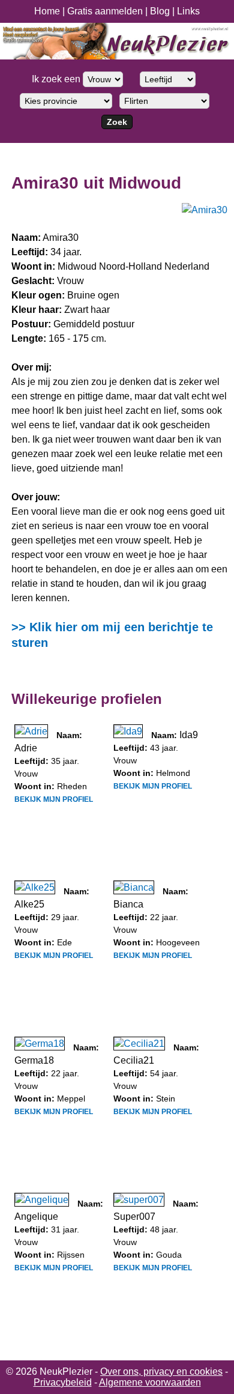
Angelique (36, 1216)
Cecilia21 (133, 1060)
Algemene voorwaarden (150, 1382)
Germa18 (34, 1060)
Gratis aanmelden (105, 11)
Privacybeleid (63, 1382)
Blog (160, 11)
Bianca (128, 904)
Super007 (134, 1216)
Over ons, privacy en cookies (161, 1371)
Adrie (25, 748)
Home (47, 11)
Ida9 (188, 735)
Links (188, 11)
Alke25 (29, 904)
